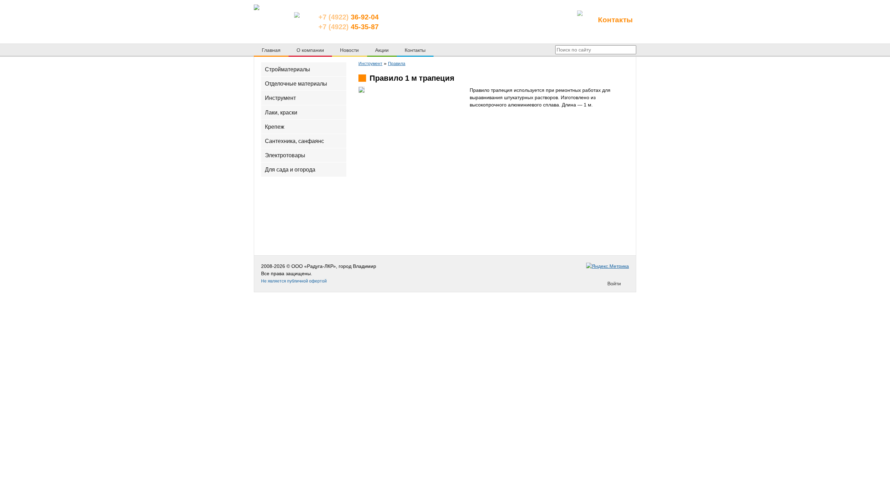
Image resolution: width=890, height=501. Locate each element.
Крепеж (274, 126)
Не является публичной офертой (294, 281)
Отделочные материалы (296, 84)
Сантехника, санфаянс (294, 141)
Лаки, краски (281, 112)
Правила (396, 63)
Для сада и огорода (290, 170)
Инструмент (280, 98)
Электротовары (285, 155)
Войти (614, 283)
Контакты (615, 20)
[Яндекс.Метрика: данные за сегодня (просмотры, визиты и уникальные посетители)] (607, 266)
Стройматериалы (287, 69)
